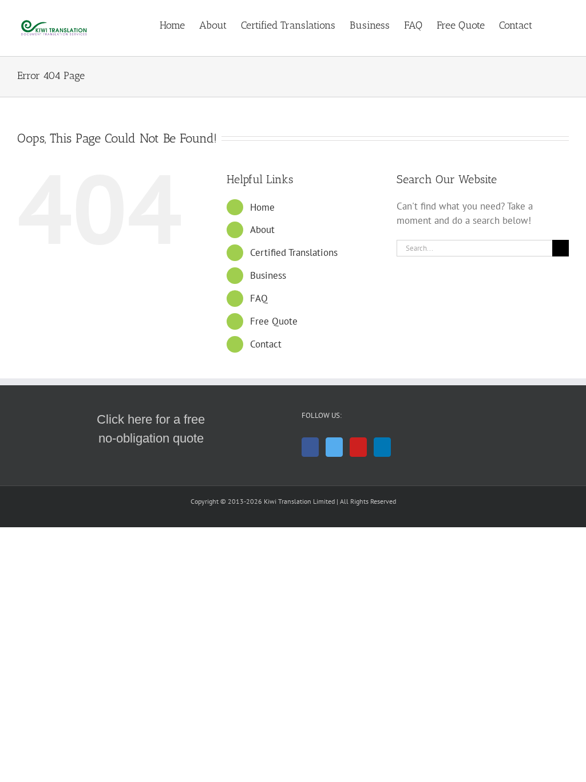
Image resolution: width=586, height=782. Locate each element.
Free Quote (274, 321)
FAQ (259, 298)
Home (262, 207)
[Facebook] (310, 447)
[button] (551, 24)
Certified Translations (294, 252)
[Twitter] (334, 447)
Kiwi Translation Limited (299, 501)
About (262, 229)
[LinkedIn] (382, 447)
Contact (266, 344)
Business (268, 275)
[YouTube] (358, 447)
